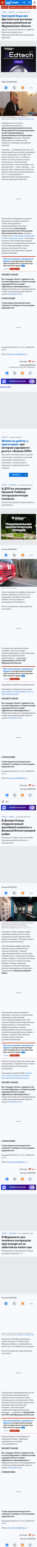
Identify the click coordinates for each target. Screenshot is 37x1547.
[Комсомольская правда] (12, 2)
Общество (11, 12)
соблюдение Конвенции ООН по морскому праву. (18, 237)
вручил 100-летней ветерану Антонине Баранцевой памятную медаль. (17, 1075)
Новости (5, 7)
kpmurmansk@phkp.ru (17, 354)
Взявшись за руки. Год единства (21, 7)
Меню (2, 2)
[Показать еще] (31, 87)
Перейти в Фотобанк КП (26, 119)
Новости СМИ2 (5, 387)
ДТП (7, 801)
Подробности (15, 294)
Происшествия (12, 484)
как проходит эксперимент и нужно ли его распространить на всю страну (18, 262)
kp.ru (33, 361)
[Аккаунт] (34, 2)
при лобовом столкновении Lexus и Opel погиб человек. (17, 692)
